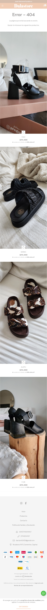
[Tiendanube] (23, 577)
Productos (23, 516)
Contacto (23, 521)
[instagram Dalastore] (21, 503)
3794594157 (25, 536)
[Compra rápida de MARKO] (23, 247)
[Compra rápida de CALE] (23, 132)
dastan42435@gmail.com (25, 540)
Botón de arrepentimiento (23, 585)
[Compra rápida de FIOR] (23, 477)
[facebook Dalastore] (26, 503)
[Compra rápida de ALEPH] (23, 362)
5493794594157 (25, 532)
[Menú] (4, 6)
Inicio (23, 512)
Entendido (23, 607)
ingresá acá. (39, 583)
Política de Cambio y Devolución (23, 525)
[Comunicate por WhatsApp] (43, 593)
